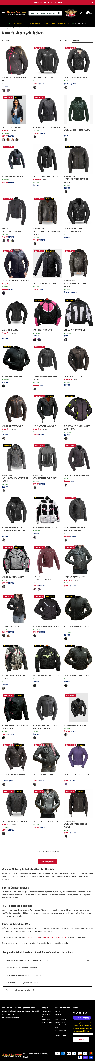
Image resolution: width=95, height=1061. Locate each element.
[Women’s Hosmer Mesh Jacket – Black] (78, 608)
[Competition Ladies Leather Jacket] (47, 359)
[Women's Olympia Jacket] (16, 559)
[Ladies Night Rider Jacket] (47, 757)
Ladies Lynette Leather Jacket (46, 821)
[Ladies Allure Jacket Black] (16, 757)
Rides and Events (60, 1022)
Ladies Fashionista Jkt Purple (77, 775)
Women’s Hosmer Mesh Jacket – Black (78, 627)
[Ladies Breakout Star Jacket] (16, 803)
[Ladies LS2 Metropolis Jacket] (47, 263)
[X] (86, 1013)
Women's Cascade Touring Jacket (13, 677)
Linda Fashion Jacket (11, 626)
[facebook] (83, 1013)
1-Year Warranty (34, 24)
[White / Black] (34, 537)
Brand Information (62, 1007)
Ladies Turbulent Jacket (12, 231)
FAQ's (56, 1027)
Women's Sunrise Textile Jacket (47, 676)
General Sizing (59, 1017)
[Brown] (3, 438)
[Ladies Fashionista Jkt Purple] (78, 757)
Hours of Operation (60, 1019)
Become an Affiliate (60, 1035)
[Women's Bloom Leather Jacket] (16, 159)
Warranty (44, 1017)
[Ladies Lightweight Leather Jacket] (78, 159)
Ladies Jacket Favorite (12, 127)
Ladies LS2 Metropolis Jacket (45, 283)
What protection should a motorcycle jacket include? (27, 960)
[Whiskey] (8, 139)
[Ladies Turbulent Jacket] (16, 211)
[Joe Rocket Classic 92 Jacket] (47, 559)
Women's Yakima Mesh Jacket (46, 626)
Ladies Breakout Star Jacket (14, 821)
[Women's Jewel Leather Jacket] (47, 109)
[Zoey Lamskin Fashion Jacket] (78, 707)
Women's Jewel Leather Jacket (46, 127)
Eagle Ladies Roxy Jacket (44, 78)
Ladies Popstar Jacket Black (45, 177)
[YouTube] (80, 1013)
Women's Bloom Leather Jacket (16, 177)
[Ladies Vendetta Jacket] (78, 559)
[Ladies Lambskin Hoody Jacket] (78, 109)
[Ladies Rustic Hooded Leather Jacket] (16, 458)
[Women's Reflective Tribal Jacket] (78, 263)
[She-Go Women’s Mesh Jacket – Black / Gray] (78, 408)
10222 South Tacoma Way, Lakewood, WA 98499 (23, 1011)
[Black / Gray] (66, 438)
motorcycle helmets (33, 937)
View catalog (3, 13)
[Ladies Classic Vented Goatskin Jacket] (47, 211)
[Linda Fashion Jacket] (16, 608)
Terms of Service (47, 1022)
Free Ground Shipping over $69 (57, 24)
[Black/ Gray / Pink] (3, 586)
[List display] (60, 40)
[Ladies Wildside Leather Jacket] (78, 458)
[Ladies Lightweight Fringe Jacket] (78, 803)
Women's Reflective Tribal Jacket (75, 284)
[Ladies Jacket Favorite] (16, 109)
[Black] (34, 87)
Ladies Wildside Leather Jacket (77, 475)
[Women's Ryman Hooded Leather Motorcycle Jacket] (16, 510)
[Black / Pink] (34, 339)
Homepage (5, 28)
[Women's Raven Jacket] (16, 359)
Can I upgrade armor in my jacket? (20, 990)
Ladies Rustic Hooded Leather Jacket (15, 479)
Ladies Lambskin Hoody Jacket (77, 130)
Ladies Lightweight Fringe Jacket (75, 825)
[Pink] (3, 90)
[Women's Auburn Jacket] (47, 312)
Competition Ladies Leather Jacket (45, 378)
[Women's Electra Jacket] (16, 408)
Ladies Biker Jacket (10, 330)
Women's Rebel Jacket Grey (45, 478)
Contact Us (58, 1014)
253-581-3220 (9, 1015)
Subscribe (81, 1039)
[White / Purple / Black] (66, 339)
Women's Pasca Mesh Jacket (76, 676)
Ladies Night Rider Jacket (44, 775)
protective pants (62, 937)
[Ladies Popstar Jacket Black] (47, 159)
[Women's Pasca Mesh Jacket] (78, 658)
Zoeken (59, 13)
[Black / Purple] (39, 339)
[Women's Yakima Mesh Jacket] (47, 608)
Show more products (47, 861)
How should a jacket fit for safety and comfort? (25, 975)
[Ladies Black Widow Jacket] (78, 60)
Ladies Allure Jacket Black (13, 775)
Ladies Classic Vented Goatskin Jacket (46, 232)
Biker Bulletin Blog (60, 1030)
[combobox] (45, 13)
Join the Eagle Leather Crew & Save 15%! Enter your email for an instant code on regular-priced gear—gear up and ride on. (83, 1027)
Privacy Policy (46, 1019)
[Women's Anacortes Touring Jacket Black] (16, 707)
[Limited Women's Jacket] (78, 312)
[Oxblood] (12, 139)
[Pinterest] (77, 1013)
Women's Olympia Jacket (13, 577)
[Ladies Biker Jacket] (16, 312)
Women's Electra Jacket (12, 426)
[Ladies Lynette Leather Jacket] (47, 803)
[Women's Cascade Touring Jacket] (16, 658)
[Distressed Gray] (34, 487)
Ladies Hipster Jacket (73, 376)
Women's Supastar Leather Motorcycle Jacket (45, 726)
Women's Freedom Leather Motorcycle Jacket (75, 529)
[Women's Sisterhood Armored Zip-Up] (16, 60)
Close (92, 2)
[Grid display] (57, 40)
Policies (45, 1007)
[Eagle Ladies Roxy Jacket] (47, 60)
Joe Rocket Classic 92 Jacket (45, 580)
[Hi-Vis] (12, 241)
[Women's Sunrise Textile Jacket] (47, 658)
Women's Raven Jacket (12, 376)
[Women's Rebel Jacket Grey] (47, 458)
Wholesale (58, 1033)
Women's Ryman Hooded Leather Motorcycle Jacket (14, 529)
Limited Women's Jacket (74, 330)
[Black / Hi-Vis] (34, 685)
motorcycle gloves (48, 937)
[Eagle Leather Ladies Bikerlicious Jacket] (78, 211)
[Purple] (8, 90)
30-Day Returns (16, 24)
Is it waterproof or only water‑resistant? (22, 983)
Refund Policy (46, 1014)
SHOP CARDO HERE (54, 2)
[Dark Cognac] (8, 635)
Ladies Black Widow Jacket (76, 78)
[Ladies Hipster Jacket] (78, 359)
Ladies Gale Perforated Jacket (15, 281)
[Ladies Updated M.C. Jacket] (47, 408)
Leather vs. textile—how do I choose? (21, 968)
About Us (57, 1011)
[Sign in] (81, 13)
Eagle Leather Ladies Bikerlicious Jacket (73, 230)
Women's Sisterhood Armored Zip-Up (15, 79)
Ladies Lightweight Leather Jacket (76, 180)
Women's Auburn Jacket (43, 330)
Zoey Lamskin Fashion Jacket (76, 725)
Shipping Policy (46, 1011)
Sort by (67, 40)
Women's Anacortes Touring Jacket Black (15, 726)
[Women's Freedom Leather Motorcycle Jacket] (78, 510)
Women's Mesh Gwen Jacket (45, 528)
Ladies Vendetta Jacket (74, 577)
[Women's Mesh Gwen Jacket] (47, 510)
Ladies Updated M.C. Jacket (44, 426)
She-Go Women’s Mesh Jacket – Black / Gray (77, 427)
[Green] (17, 139)
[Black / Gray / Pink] (3, 688)
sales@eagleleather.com (12, 1018)
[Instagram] (73, 1013)
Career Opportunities (61, 1025)
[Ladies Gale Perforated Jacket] (16, 263)
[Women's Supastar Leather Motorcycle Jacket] (47, 707)
